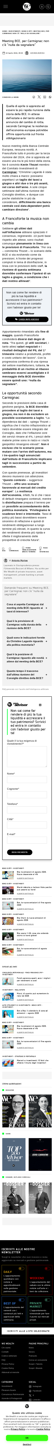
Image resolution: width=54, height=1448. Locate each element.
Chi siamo (6, 1348)
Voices (32, 1352)
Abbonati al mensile (10, 1372)
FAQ (3, 1360)
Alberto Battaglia (25, 878)
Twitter (39, 97)
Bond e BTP (27, 31)
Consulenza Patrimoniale (13, 972)
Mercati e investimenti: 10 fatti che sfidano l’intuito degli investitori (32, 1061)
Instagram (37, 1386)
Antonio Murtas (37, 53)
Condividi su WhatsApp (50, 97)
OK (27, 1438)
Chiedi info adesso (29, 319)
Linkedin (36, 1400)
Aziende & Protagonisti (12, 1398)
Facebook (33, 97)
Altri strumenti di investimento (16, 1005)
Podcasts (33, 1356)
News (31, 1348)
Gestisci (27, 1444)
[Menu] (5, 6)
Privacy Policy (18, 1429)
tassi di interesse (44, 550)
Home (4, 31)
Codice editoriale (9, 1356)
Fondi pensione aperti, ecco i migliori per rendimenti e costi (33, 979)
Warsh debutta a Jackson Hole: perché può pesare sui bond (34, 888)
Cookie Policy (43, 1429)
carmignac (14, 550)
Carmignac (9, 172)
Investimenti (14, 31)
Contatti (5, 1352)
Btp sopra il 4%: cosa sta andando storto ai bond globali (33, 934)
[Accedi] (41, 6)
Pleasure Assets (9, 1390)
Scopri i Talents (35, 1364)
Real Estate (20, 990)
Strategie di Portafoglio (25, 1056)
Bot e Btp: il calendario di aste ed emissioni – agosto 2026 (32, 1012)
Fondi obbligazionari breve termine (29, 550)
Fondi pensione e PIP (33, 972)
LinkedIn (44, 97)
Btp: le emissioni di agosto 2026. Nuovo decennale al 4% (31, 873)
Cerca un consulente (38, 1360)
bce (4, 550)
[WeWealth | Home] (26, 6)
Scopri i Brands (35, 1368)
